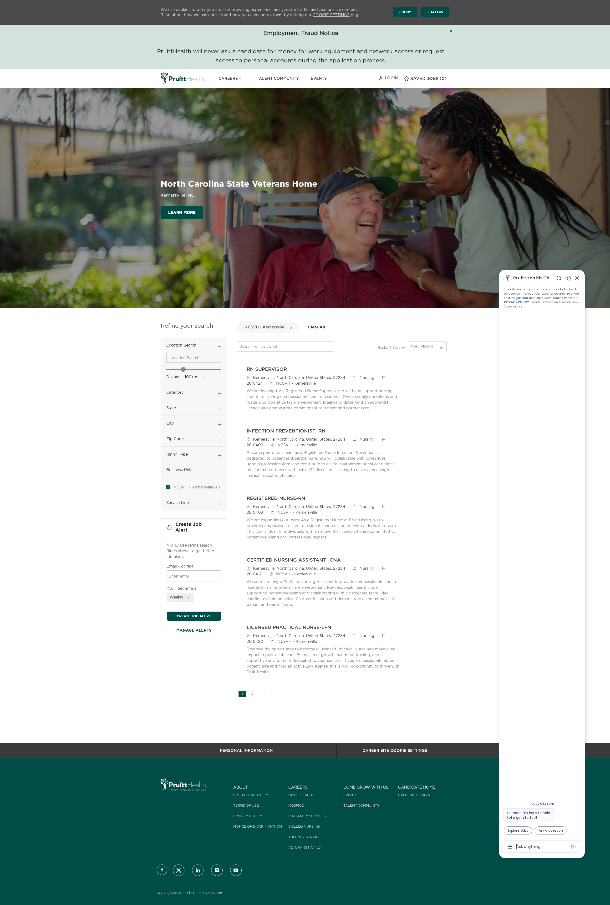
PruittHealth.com (250, 795)
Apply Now (424, 388)
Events (319, 78)
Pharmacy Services (307, 816)
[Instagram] (217, 870)
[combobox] (193, 358)
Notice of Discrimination (257, 826)
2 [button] (252, 694)
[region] (542, 561)
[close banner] (450, 31)
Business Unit (179, 470)
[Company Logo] (172, 78)
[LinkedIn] (197, 870)
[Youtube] (236, 870)
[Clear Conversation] (558, 278)
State (171, 408)
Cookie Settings (331, 15)
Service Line (177, 502)
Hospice (296, 805)
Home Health (301, 795)
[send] (574, 847)
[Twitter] (178, 870)
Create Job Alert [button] (194, 616)
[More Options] (510, 847)
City (170, 423)
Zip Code (175, 439)
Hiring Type (177, 454)
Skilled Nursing (304, 826)
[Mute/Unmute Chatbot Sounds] (568, 278)
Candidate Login (414, 795)
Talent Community (278, 78)
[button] (388, 78)
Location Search (181, 345)
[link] (193, 630)
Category (174, 392)
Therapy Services (305, 837)
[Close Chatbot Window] (577, 278)
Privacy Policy (247, 816)
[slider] (183, 369)
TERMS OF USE (246, 805)
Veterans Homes (304, 847)
